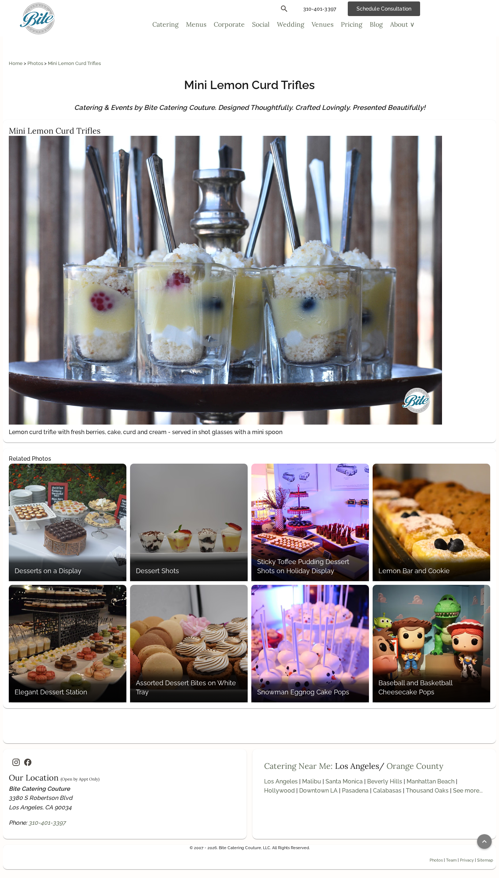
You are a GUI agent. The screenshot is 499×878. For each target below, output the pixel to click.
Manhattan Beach (430, 781)
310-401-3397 (47, 822)
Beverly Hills (384, 781)
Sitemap (485, 860)
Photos (35, 63)
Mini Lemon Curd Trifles (74, 63)
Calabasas (387, 790)
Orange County (414, 766)
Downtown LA (318, 790)
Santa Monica (344, 781)
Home (16, 63)
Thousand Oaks (427, 790)
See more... (468, 790)
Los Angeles (281, 781)
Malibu (311, 781)
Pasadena (355, 790)
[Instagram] (16, 762)
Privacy (467, 860)
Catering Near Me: (298, 766)
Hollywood (279, 790)
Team (451, 860)
